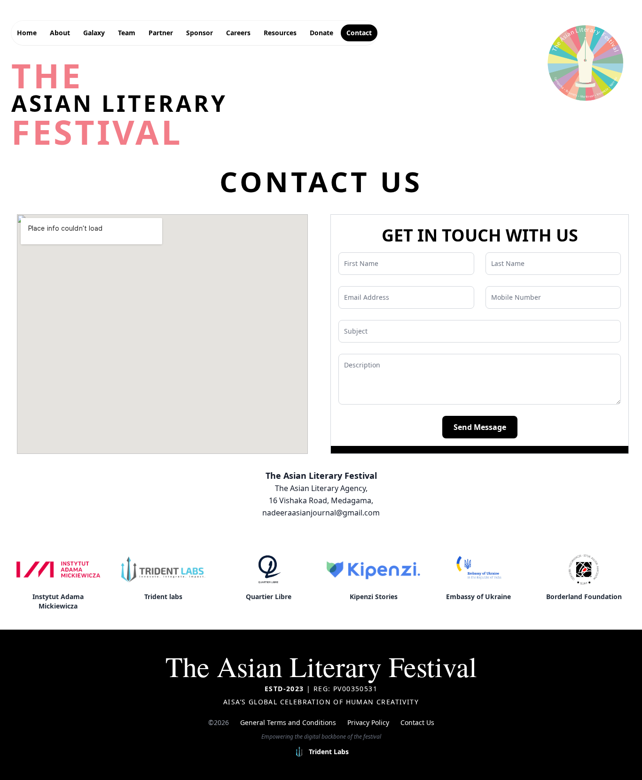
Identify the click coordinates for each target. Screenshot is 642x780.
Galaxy (94, 32)
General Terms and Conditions (288, 722)
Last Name (508, 263)
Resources (280, 32)
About (60, 32)
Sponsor (199, 32)
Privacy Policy (368, 722)
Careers (238, 32)
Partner (161, 32)
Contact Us (417, 722)
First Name (361, 263)
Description (362, 364)
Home (27, 32)
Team (126, 32)
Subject (356, 331)
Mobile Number (516, 297)
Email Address (366, 297)
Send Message (480, 427)
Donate (321, 32)
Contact (359, 32)
